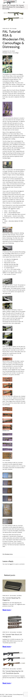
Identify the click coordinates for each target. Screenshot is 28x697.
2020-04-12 (6, 632)
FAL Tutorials (11, 5)
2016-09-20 (6, 595)
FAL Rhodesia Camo (8, 554)
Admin (19, 595)
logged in (11, 564)
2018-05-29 (6, 28)
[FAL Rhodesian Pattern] (7, 59)
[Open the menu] (24, 2)
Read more (7, 610)
